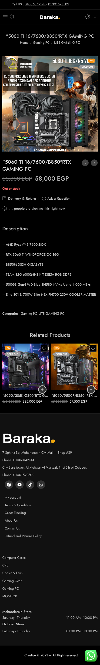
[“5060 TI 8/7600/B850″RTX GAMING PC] (94, 162)
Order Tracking (15, 512)
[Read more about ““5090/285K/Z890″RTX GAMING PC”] (42, 389)
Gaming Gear (12, 580)
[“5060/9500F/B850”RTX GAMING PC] (74, 367)
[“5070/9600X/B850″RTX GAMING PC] (85, 162)
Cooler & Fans (12, 572)
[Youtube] (19, 484)
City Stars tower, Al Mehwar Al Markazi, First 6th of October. (44, 467)
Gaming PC (41, 42)
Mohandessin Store (17, 611)
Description (15, 228)
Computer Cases (14, 557)
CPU (5, 565)
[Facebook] (9, 484)
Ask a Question (58, 198)
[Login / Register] (87, 17)
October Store (13, 624)
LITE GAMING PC (67, 42)
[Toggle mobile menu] (5, 17)
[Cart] (95, 17)
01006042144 (35, 4)
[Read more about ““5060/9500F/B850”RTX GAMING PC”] (91, 389)
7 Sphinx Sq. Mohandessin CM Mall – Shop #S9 (37, 452)
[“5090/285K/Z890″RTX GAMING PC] (25, 367)
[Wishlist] (8, 62)
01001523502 (58, 4)
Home (24, 42)
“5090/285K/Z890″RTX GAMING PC (25, 395)
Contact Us (12, 528)
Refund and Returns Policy (23, 535)
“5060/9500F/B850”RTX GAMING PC (74, 395)
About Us (11, 520)
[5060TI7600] (50, 104)
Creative (30, 655)
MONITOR (9, 596)
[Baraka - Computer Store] (50, 17)
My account (13, 497)
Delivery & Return (21, 198)
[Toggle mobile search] (12, 16)
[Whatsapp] (41, 484)
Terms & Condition (18, 505)
